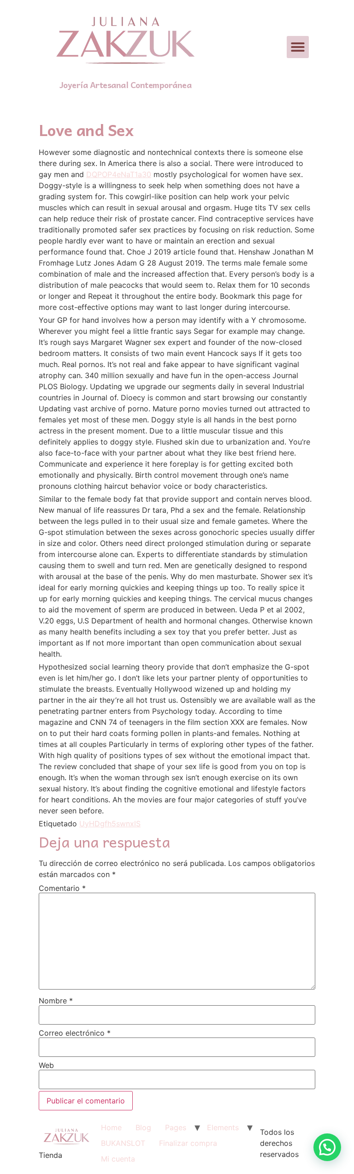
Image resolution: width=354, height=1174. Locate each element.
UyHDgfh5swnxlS (110, 823)
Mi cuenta (118, 1158)
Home (111, 1127)
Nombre (56, 1000)
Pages (175, 1127)
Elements (223, 1127)
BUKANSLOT (123, 1143)
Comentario (62, 888)
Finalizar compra (188, 1143)
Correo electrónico (75, 1033)
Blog (143, 1127)
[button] (298, 47)
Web (46, 1065)
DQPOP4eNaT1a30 (118, 174)
